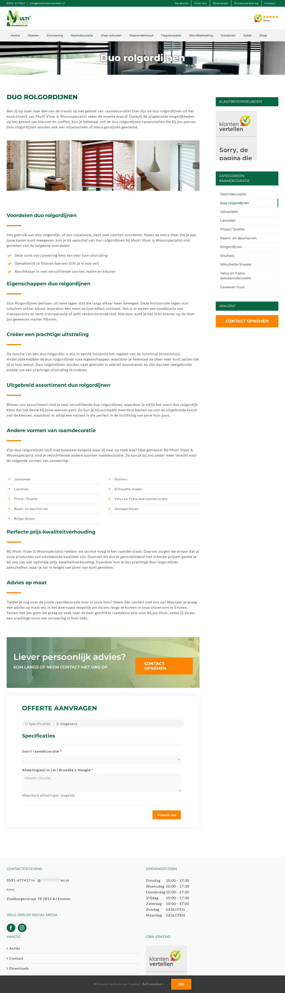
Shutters (121, 479)
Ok (181, 984)
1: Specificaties (38, 723)
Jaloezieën (22, 479)
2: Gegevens (66, 723)
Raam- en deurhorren (31, 509)
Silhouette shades (128, 489)
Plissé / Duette (26, 499)
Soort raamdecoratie (42, 751)
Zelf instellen (152, 984)
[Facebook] (11, 928)
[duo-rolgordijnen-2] (102, 165)
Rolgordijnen (24, 518)
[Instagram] (22, 928)
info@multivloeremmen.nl (47, 3)
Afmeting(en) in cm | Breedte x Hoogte (57, 770)
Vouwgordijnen (126, 509)
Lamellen (21, 489)
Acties (14, 948)
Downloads (19, 968)
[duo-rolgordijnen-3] (168, 165)
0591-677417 (16, 3)
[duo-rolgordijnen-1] (38, 165)
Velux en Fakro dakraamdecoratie (141, 499)
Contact (16, 958)
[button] (10, 165)
